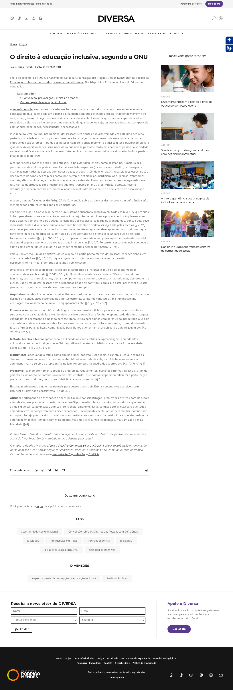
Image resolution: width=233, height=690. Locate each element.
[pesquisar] (214, 19)
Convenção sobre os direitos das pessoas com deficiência (47, 82)
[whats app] (12, 19)
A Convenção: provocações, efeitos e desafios (49, 98)
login (39, 506)
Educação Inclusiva (81, 33)
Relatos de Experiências (138, 659)
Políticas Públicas (117, 578)
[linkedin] (41, 19)
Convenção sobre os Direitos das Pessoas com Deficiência (103, 532)
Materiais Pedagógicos (164, 659)
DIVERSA (93, 454)
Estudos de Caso (115, 659)
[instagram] (33, 19)
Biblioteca (132, 33)
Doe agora (179, 629)
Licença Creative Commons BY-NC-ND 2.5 (74, 445)
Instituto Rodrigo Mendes (38, 4)
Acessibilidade (122, 663)
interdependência (99, 541)
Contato (176, 33)
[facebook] (19, 19)
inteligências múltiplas (63, 541)
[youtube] (26, 19)
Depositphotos (116, 678)
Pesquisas (82, 663)
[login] (220, 18)
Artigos (23, 44)
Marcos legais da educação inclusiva (43, 102)
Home (13, 44)
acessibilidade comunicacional (39, 532)
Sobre (54, 33)
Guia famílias (110, 33)
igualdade (33, 541)
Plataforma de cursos (191, 4)
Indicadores (156, 33)
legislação (126, 541)
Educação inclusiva (84, 659)
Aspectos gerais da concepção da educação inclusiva (64, 578)
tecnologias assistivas (102, 550)
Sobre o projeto (64, 659)
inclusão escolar (23, 109)
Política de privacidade (144, 663)
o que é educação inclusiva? (61, 550)
